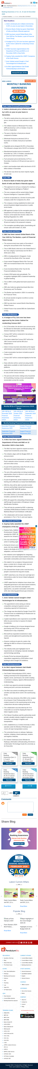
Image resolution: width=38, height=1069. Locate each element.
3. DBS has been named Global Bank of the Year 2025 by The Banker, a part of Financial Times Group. (19, 36)
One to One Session (26, 991)
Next (29, 785)
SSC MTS (6, 1040)
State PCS (6, 987)
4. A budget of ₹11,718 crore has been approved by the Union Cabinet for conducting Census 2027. (20, 44)
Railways (6, 973)
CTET (5, 1042)
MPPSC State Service (9, 1051)
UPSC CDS (7, 1031)
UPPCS (6, 1049)
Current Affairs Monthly (27, 962)
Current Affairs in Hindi (27, 960)
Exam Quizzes (7, 996)
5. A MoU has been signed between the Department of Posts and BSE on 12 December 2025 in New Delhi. (17, 51)
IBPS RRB (6, 1019)
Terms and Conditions (15, 1067)
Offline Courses (25, 984)
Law (5, 985)
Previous (9, 785)
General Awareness (26, 971)
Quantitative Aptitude (27, 973)
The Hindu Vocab (8, 965)
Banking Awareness (26, 965)
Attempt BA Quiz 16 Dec (19, 72)
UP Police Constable (9, 1056)
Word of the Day (8, 962)
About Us (24, 999)
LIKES (10, 793)
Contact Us (24, 1002)
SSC (5, 980)
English (23, 976)
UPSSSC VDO (7, 1054)
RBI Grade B (7, 1029)
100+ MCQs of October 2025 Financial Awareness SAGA (18, 416)
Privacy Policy (25, 1067)
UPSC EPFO (7, 1024)
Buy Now (19, 876)
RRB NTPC (6, 1013)
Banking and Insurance (9, 976)
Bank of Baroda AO (8, 1026)
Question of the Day (8, 958)
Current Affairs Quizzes (9, 998)
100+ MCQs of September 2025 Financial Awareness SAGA (30, 416)
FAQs (23, 1006)
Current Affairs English (27, 958)
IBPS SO (6, 1015)
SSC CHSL (6, 1035)
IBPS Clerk (6, 1017)
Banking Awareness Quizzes (11, 1000)
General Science (26, 978)
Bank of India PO (8, 1022)
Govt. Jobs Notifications (9, 971)
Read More (7, 906)
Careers (24, 1004)
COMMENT (30, 814)
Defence (6, 978)
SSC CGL (6, 1038)
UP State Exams (8, 989)
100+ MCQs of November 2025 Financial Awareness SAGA (7, 416)
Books (23, 993)
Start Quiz (9, 763)
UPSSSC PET (7, 1058)
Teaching (6, 982)
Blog (5, 960)
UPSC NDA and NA (8, 1033)
